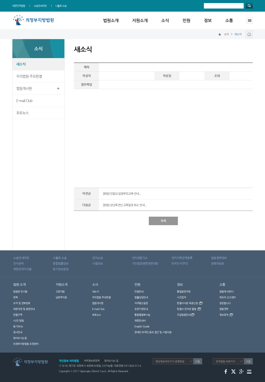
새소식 (21, 64)
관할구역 (17, 314)
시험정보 (97, 263)
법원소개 (111, 20)
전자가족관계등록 (181, 257)
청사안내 (17, 332)
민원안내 (138, 291)
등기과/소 (18, 326)
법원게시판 (24, 88)
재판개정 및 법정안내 (24, 308)
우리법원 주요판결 (29, 76)
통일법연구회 (183, 291)
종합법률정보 (60, 263)
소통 (229, 20)
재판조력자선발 (22, 269)
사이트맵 (250, 20)
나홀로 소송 (61, 5)
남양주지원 (61, 297)
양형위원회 (217, 263)
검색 (249, 6)
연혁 (15, 297)
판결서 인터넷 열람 (187, 308)
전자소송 (97, 257)
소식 (165, 20)
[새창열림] (248, 34)
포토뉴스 (22, 113)
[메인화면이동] (219, 34)
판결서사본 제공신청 (187, 303)
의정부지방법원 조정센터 (25, 343)
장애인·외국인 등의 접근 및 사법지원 (152, 332)
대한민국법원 (18, 5)
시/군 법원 (18, 320)
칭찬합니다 (225, 303)
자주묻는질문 (141, 303)
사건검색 (181, 297)
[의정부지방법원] (34, 16)
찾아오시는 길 (111, 360)
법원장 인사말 (20, 291)
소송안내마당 (40, 5)
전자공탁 (18, 263)
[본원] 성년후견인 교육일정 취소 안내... (125, 205)
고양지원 (60, 291)
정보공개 (224, 314)
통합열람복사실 (142, 314)
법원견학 (223, 308)
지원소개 (140, 20)
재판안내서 (140, 320)
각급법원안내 (183, 314)
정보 (208, 20)
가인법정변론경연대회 (145, 263)
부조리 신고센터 (227, 297)
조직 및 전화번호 (21, 303)
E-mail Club (24, 101)
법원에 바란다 (226, 291)
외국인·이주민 (179, 263)
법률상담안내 (141, 297)
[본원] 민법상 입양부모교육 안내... (122, 193)
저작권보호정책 (92, 360)
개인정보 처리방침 (69, 360)
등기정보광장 (60, 269)
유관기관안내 (141, 308)
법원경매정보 (219, 257)
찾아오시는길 (20, 338)
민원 (186, 20)
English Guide (141, 326)
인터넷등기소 (140, 257)
